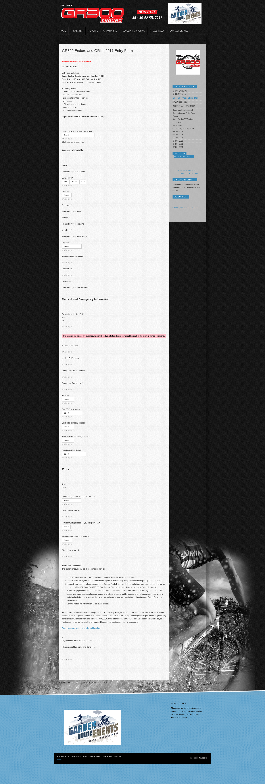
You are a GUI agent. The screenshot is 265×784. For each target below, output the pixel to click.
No (63, 320)
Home (76, 682)
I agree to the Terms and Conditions (77, 641)
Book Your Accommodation (184, 106)
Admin (59, 759)
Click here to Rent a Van (188, 174)
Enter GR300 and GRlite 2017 (185, 98)
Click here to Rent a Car (188, 170)
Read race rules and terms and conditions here (81, 628)
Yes (63, 317)
